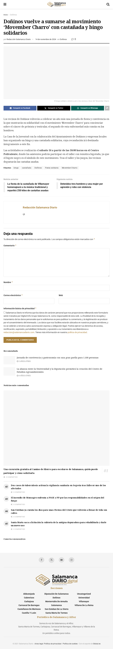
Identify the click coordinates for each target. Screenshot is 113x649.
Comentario (10, 245)
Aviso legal (39, 644)
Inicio (6, 15)
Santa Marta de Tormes (56, 613)
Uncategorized (84, 594)
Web (61, 295)
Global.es (96, 644)
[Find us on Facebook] (41, 560)
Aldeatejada (29, 594)
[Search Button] (108, 4)
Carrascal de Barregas (29, 605)
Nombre (8, 282)
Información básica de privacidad (20, 308)
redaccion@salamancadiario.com (19, 332)
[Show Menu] (5, 4)
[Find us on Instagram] (71, 560)
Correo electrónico (13, 295)
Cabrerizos (29, 597)
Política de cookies (70, 644)
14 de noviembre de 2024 (45, 39)
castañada (26, 168)
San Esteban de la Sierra (56, 609)
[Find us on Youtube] (61, 560)
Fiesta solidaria (52, 168)
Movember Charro (69, 168)
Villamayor (84, 601)
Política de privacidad (52, 644)
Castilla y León (29, 613)
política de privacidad (77, 332)
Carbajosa (29, 601)
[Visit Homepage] (56, 4)
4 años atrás (24, 376)
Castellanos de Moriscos (29, 609)
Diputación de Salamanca (56, 594)
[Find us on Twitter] (51, 560)
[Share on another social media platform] (107, 108)
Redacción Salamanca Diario (19, 39)
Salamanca (56, 605)
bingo (16, 168)
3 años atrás (24, 361)
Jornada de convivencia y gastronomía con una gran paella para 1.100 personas (57, 357)
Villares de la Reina (84, 605)
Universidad (84, 597)
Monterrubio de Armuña (56, 601)
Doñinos (13, 15)
